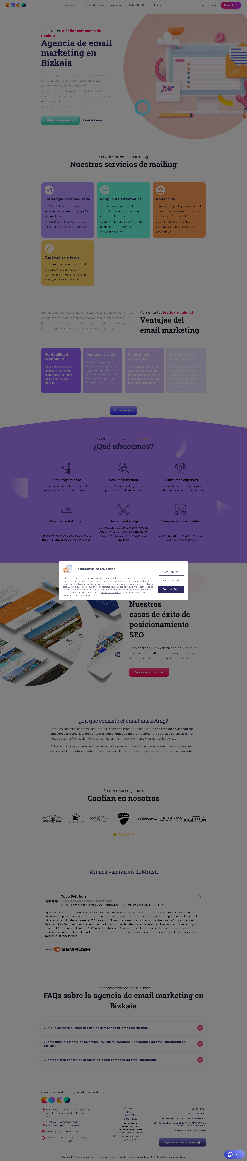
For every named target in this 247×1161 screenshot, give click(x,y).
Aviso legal (85, 595)
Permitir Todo (171, 589)
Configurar (171, 571)
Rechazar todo (171, 580)
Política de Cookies (110, 592)
